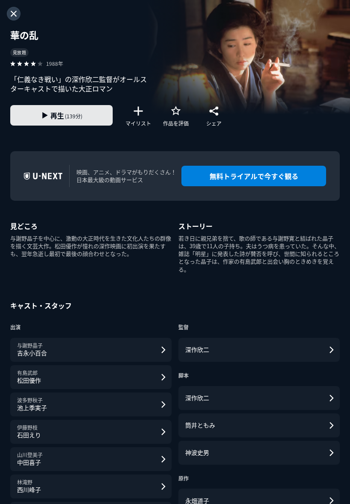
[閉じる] (13, 14)
